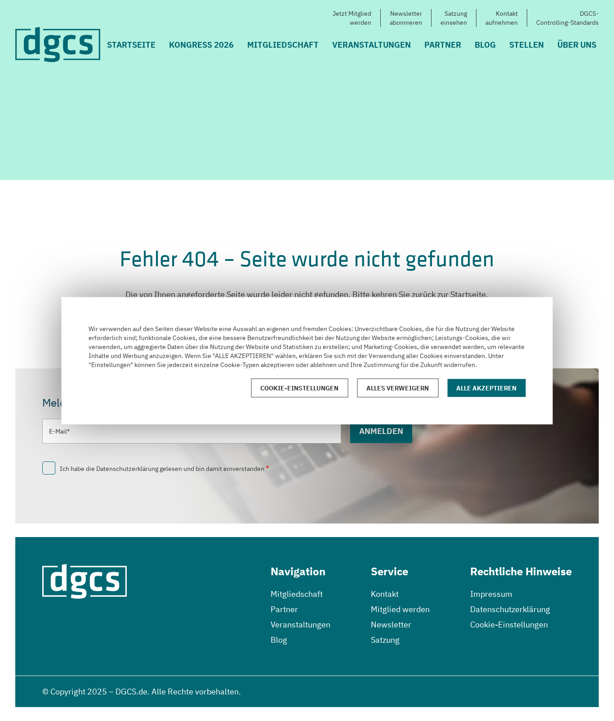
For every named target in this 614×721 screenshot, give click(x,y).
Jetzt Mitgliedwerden (352, 18)
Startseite (131, 45)
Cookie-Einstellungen (509, 624)
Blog (485, 45)
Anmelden (381, 431)
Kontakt (385, 594)
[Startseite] (58, 44)
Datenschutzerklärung (510, 609)
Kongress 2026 (201, 45)
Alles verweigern (397, 388)
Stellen (526, 45)
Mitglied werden (400, 609)
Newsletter (391, 624)
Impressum (491, 594)
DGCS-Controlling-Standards (567, 18)
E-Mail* (59, 431)
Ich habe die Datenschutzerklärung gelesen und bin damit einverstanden (162, 469)
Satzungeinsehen (453, 18)
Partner (442, 45)
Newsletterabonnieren (406, 18)
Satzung (385, 640)
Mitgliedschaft (283, 45)
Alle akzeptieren (486, 388)
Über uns (576, 45)
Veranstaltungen (371, 45)
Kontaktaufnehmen (501, 18)
